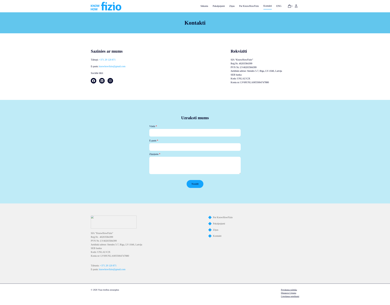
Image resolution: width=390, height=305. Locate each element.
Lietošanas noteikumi (290, 296)
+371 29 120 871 (107, 59)
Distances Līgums (288, 293)
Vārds (153, 126)
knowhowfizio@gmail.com (112, 66)
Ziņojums (154, 154)
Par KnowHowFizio (249, 6)
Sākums (204, 6)
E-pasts (153, 140)
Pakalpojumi (219, 6)
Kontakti (267, 6)
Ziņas (232, 6)
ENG (279, 6)
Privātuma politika (289, 290)
